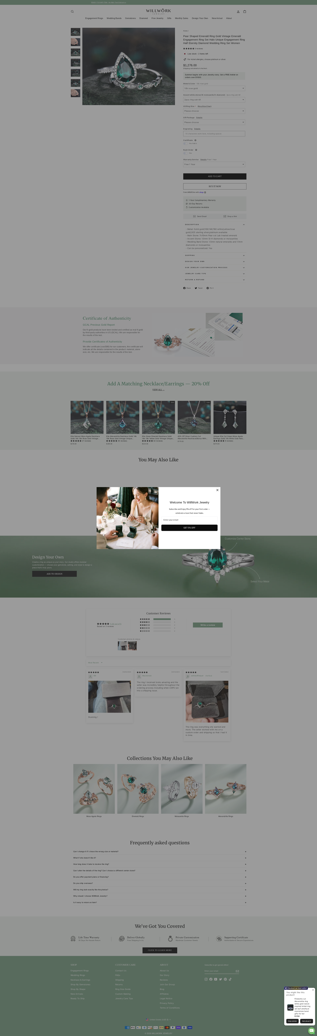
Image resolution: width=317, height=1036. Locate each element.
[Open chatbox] (311, 1030)
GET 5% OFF (189, 528)
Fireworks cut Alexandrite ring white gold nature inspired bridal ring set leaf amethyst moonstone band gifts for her (302, 1006)
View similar (292, 1021)
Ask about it (306, 1021)
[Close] (217, 490)
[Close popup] (312, 990)
